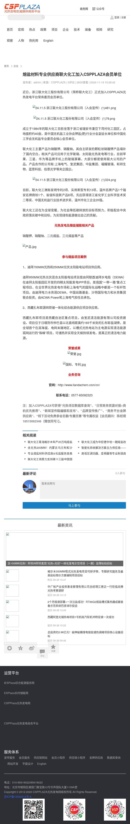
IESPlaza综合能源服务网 (19, 683)
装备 (88, 29)
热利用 (33, 40)
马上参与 (74, 505)
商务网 (84, 9)
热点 (32, 29)
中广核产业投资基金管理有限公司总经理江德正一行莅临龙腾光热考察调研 (85, 588)
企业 (66, 29)
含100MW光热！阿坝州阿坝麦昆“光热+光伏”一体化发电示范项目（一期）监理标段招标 (60, 563)
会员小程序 (58, 758)
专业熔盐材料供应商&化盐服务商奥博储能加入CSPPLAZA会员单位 (50, 455)
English (48, 40)
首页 (10, 29)
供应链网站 (40, 758)
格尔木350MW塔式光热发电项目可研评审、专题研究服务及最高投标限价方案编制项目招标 (85, 573)
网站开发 (12, 764)
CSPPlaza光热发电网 (17, 703)
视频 (99, 29)
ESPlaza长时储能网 (16, 693)
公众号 (100, 9)
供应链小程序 (77, 758)
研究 (110, 29)
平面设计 (27, 764)
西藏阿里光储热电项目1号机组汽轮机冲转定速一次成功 (81, 617)
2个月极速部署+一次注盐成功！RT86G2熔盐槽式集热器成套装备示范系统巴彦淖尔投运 (85, 604)
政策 (43, 29)
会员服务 (24, 758)
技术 (77, 29)
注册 (123, 17)
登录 (116, 17)
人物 (21, 40)
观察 (10, 40)
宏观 (21, 29)
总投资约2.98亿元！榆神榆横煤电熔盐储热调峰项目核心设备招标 (85, 634)
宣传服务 (9, 758)
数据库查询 (114, 758)
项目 (54, 29)
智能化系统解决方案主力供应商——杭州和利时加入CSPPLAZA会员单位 (103, 450)
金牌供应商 (96, 758)
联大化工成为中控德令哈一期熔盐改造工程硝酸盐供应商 (103, 444)
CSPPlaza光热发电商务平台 (21, 723)
